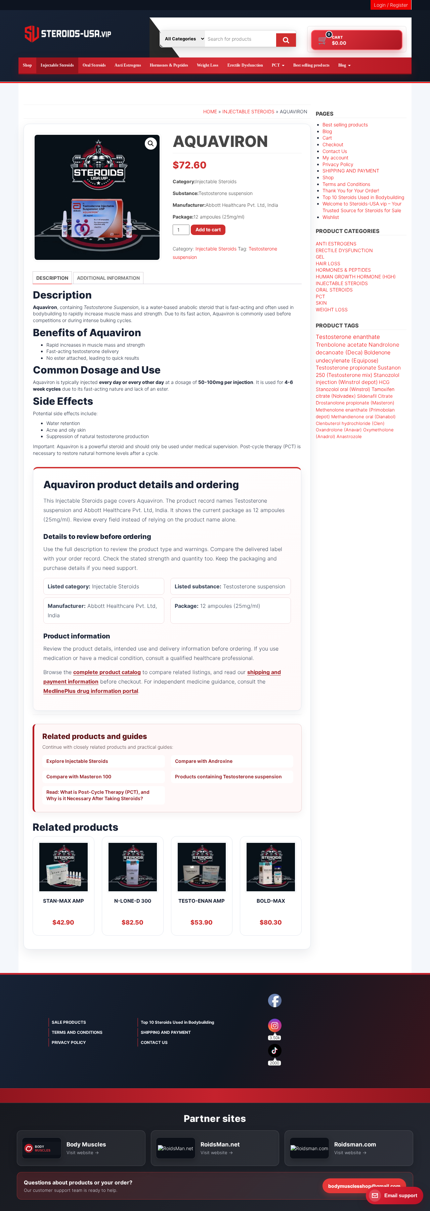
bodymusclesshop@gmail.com (364, 1186)
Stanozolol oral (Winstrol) (343, 389)
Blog (342, 65)
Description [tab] (52, 278)
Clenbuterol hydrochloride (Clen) (350, 423)
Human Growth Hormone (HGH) (356, 276)
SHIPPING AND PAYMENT (350, 170)
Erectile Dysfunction (245, 65)
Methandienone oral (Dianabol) (363, 416)
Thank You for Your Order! (350, 190)
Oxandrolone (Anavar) (339, 429)
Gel (320, 257)
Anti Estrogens (128, 65)
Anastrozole (349, 436)
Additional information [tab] (108, 278)
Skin (321, 303)
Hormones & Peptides (169, 65)
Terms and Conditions (346, 184)
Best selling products (311, 65)
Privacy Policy (337, 164)
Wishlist (330, 217)
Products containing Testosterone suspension (228, 776)
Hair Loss (328, 263)
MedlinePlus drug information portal (90, 691)
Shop (27, 65)
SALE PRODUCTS (69, 1022)
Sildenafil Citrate (375, 396)
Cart (327, 138)
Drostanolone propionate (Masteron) (355, 402)
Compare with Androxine (203, 761)
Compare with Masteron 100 (78, 776)
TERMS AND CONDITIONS (77, 1032)
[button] (151, 144)
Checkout (332, 144)
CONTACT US (154, 1042)
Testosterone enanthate (348, 337)
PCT (276, 65)
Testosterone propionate (346, 367)
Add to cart (208, 229)
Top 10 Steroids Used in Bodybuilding (363, 197)
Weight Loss (207, 65)
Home (210, 111)
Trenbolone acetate (341, 344)
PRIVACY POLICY (69, 1042)
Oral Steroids (94, 65)
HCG (384, 382)
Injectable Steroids (57, 65)
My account (335, 157)
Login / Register (391, 5)
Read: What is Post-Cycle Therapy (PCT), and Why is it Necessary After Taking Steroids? (97, 795)
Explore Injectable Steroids (77, 761)
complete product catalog (107, 672)
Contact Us (334, 151)
